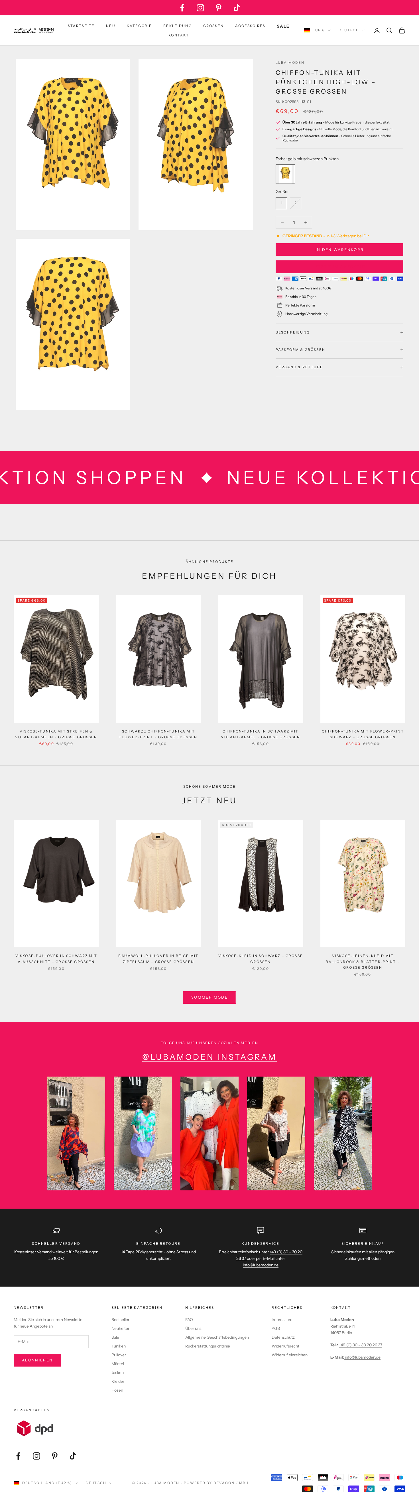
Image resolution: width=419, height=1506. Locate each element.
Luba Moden (290, 62)
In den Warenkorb (339, 249)
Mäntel (117, 1363)
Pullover (118, 1354)
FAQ (189, 1319)
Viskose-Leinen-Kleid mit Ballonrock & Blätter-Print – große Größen (363, 962)
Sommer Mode (209, 997)
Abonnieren (37, 1360)
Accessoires (250, 26)
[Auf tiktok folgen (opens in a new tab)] (236, 7)
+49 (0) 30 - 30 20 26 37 (360, 1344)
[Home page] (34, 30)
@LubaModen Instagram (209, 1057)
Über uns (193, 1328)
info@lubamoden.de (362, 1357)
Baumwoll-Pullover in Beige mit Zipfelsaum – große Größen (158, 959)
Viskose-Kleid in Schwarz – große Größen (260, 959)
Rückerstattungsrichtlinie (207, 1346)
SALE (283, 26)
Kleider (117, 1381)
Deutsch (349, 30)
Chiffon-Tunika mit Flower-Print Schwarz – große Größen (363, 734)
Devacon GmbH (231, 1483)
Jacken (117, 1372)
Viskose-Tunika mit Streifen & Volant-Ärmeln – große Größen (56, 734)
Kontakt (178, 35)
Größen (213, 26)
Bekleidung (177, 26)
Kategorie (139, 26)
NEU (110, 26)
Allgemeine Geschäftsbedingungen (217, 1337)
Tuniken (118, 1346)
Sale (115, 1337)
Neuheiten (120, 1328)
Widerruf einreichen (290, 1354)
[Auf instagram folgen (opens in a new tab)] (200, 7)
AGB (276, 1328)
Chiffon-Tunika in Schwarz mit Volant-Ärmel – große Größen (260, 734)
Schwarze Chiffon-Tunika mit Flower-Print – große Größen (158, 734)
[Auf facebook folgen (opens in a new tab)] (182, 7)
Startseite (81, 26)
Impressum (282, 1319)
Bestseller (120, 1319)
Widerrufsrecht (285, 1346)
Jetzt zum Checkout (339, 266)
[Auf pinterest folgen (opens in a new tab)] (218, 7)
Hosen (117, 1390)
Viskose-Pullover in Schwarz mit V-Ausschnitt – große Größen (56, 959)
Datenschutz (283, 1337)
